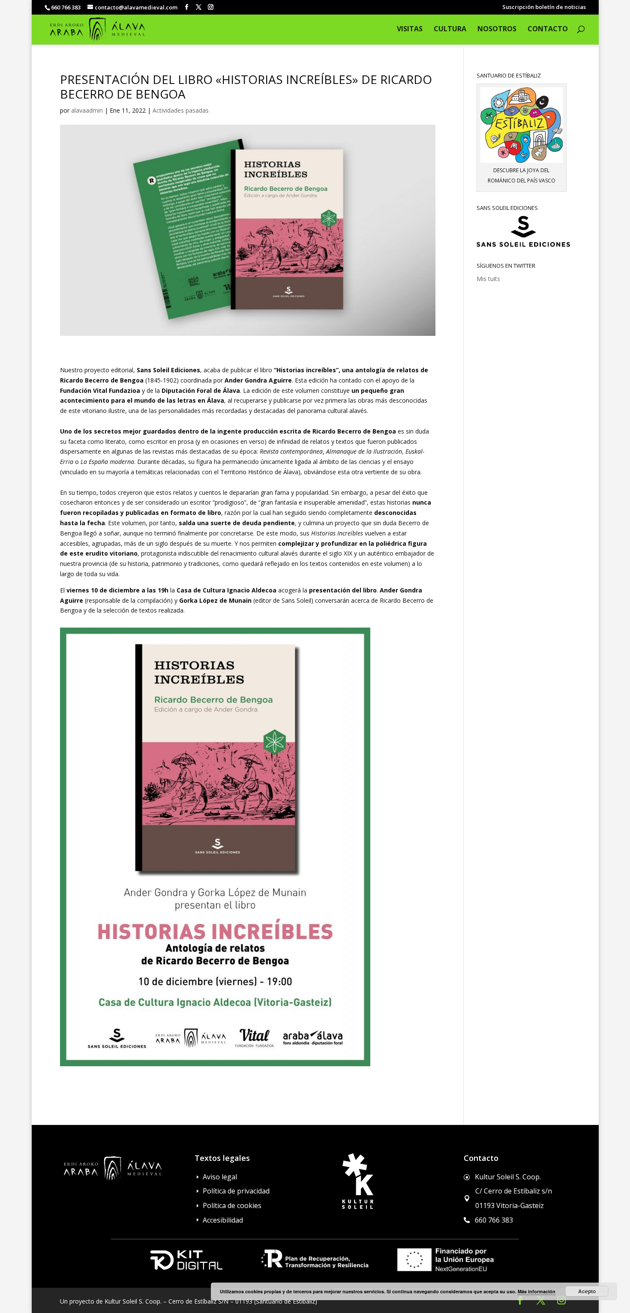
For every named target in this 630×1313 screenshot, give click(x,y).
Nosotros (496, 29)
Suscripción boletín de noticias (544, 7)
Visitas (410, 29)
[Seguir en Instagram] (561, 1300)
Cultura (450, 29)
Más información (536, 1291)
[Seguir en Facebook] (520, 1300)
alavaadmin (87, 110)
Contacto (548, 29)
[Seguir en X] (540, 1300)
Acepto (587, 1291)
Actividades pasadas (181, 110)
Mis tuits (488, 279)
